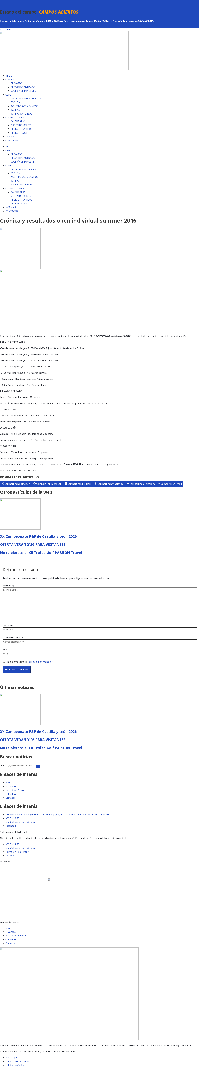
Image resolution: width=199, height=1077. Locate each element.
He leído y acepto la (29, 661)
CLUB (8, 94)
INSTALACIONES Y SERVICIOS (26, 98)
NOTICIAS (10, 136)
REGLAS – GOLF (19, 132)
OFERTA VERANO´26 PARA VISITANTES (32, 544)
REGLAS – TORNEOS (21, 128)
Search (3, 765)
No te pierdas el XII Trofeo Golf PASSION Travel (41, 552)
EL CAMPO (16, 83)
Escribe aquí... (10, 585)
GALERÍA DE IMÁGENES (23, 90)
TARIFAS (15, 109)
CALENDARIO (18, 121)
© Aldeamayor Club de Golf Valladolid (20, 1071)
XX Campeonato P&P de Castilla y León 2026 (38, 536)
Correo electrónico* (13, 637)
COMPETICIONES (14, 117)
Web (5, 649)
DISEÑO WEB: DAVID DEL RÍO (15, 1075)
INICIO (8, 75)
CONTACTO (11, 140)
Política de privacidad (40, 661)
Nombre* (8, 625)
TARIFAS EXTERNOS (21, 113)
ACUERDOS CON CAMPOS (24, 106)
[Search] (38, 766)
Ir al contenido (7, 29)
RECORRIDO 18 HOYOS (23, 87)
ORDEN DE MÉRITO (21, 125)
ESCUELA (16, 102)
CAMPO (9, 79)
